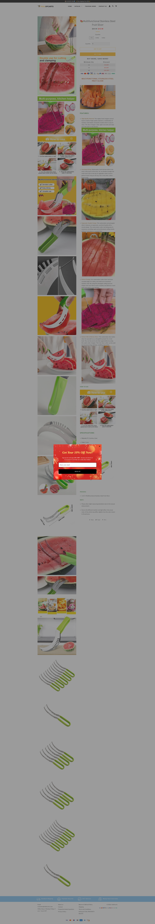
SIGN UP (77, 471)
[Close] (100, 446)
